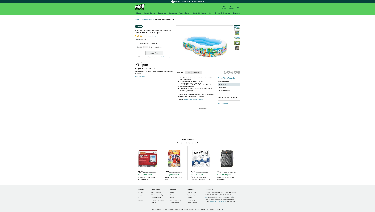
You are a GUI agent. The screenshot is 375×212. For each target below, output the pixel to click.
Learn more (200, 1)
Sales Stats (196, 72)
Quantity (140, 47)
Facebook (172, 192)
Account (231, 8)
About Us (140, 192)
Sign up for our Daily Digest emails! (161, 57)
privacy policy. (222, 201)
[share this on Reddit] (235, 72)
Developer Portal (174, 202)
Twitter (172, 195)
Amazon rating (150, 36)
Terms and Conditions (193, 195)
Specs (188, 72)
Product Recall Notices (157, 200)
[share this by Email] (238, 72)
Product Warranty (156, 197)
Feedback (140, 200)
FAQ (139, 197)
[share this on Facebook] (225, 72)
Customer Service (156, 192)
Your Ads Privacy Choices (214, 209)
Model (141, 43)
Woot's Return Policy (157, 195)
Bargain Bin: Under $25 (148, 19)
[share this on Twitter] (228, 72)
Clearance (137, 19)
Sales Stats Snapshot (227, 78)
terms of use (213, 201)
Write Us (153, 202)
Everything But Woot (175, 200)
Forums (224, 8)
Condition (139, 39)
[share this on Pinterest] (231, 72)
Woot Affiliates (192, 192)
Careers (140, 195)
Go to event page (140, 76)
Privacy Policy (191, 200)
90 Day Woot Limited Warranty (193, 99)
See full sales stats (223, 103)
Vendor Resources (192, 202)
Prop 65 (190, 197)
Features (180, 72)
